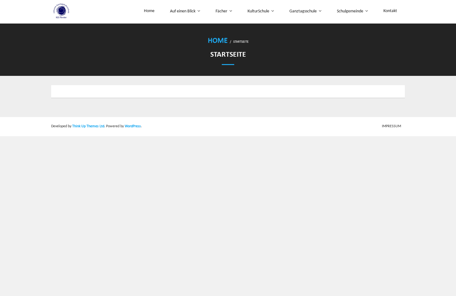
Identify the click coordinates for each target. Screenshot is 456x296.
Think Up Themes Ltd (88, 126)
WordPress (133, 126)
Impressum (391, 126)
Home (218, 41)
